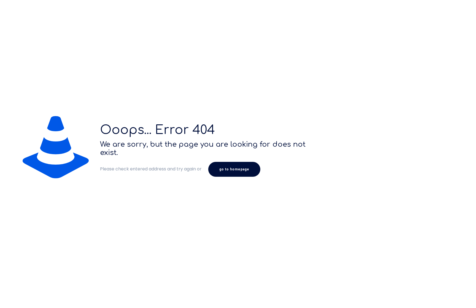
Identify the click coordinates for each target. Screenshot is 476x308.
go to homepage (234, 169)
